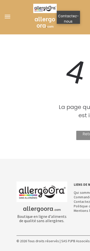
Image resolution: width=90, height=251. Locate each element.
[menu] (7, 17)
